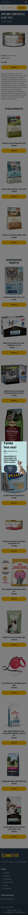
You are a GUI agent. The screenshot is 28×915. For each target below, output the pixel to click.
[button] (10, 468)
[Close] (2, 442)
